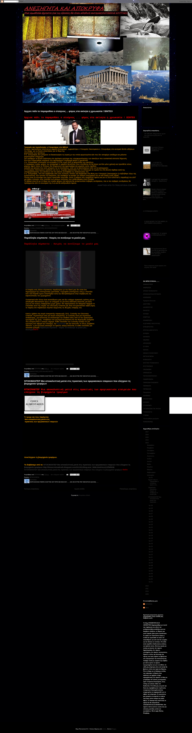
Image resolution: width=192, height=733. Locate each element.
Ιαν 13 (151, 552)
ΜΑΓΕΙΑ (145, 350)
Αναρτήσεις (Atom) (84, 495)
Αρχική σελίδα (79, 489)
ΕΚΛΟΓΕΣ (146, 310)
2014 (147, 440)
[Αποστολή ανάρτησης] (67, 225)
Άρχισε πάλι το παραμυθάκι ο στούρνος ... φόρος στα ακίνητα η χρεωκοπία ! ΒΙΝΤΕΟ (68, 111)
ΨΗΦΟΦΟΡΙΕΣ (148, 422)
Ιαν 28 (151, 511)
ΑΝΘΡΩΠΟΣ (147, 287)
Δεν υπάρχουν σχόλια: (58, 225)
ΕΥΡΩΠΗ (146, 333)
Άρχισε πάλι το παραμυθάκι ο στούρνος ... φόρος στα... (153, 482)
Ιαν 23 (151, 524)
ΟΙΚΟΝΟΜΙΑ (147, 369)
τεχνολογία (61, 324)
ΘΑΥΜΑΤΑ (146, 337)
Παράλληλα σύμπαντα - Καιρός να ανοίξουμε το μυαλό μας (54, 238)
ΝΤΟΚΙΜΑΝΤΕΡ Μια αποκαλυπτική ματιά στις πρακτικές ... (154, 499)
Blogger (114, 729)
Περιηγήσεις (147, 392)
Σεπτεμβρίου (151, 453)
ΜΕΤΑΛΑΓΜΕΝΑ (34, 477)
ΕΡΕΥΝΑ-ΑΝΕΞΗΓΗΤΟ (46, 371)
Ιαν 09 (151, 563)
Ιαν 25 (151, 519)
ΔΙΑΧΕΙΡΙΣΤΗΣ (148, 307)
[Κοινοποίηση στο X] (75, 225)
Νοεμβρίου (150, 448)
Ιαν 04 (151, 573)
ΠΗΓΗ (134, 185)
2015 (147, 437)
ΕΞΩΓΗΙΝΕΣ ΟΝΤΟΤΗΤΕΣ (151, 323)
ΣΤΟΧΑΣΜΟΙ (147, 405)
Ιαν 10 (151, 560)
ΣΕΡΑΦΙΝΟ (148, 604)
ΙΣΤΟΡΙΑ (146, 346)
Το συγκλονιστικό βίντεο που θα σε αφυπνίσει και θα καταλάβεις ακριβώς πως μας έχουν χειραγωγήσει (159, 252)
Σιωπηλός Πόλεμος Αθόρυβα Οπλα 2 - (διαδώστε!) (158, 148)
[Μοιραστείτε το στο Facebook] (77, 225)
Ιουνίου (149, 461)
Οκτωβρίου (150, 450)
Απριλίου (150, 467)
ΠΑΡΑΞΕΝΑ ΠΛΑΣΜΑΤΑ (150, 382)
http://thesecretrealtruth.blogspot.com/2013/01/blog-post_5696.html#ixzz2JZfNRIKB (78, 467)
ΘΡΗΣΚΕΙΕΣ (147, 343)
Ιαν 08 (151, 565)
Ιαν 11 (151, 557)
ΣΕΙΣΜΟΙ (146, 402)
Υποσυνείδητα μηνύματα (151, 418)
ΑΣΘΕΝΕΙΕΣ (147, 297)
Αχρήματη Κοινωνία (149, 300)
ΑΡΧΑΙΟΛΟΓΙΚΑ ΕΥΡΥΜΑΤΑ (152, 294)
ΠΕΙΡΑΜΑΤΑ (147, 386)
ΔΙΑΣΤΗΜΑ (146, 304)
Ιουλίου (149, 458)
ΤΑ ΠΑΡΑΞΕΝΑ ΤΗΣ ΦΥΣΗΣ (152, 408)
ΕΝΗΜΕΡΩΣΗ (40, 228)
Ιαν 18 (151, 538)
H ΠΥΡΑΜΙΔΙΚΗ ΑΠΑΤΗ (150, 211)
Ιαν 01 (151, 582)
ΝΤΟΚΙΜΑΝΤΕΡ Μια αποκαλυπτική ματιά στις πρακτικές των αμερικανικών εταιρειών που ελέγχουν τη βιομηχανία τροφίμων (73, 470)
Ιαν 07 (151, 568)
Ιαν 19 (151, 535)
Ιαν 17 (151, 541)
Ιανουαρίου (150, 475)
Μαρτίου (150, 469)
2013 (147, 443)
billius (147, 607)
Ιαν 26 (151, 516)
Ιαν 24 (151, 522)
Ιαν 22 (151, 527)
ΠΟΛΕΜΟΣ (146, 395)
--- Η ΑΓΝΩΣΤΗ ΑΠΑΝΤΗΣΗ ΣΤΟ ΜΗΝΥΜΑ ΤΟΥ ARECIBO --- (160, 165)
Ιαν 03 (151, 576)
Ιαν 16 (151, 543)
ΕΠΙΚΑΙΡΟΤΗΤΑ (148, 327)
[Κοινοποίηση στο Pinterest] (79, 225)
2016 (147, 434)
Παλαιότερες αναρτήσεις (128, 489)
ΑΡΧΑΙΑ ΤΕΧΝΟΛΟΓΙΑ (150, 291)
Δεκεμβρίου (151, 445)
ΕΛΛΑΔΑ (32, 228)
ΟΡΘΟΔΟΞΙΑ (147, 372)
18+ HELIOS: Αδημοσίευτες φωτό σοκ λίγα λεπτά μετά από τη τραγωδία (154, 135)
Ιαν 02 (151, 579)
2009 (147, 594)
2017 (147, 432)
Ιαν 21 (151, 530)
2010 (147, 591)
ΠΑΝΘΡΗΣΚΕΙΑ (148, 379)
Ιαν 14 (151, 549)
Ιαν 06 (151, 571)
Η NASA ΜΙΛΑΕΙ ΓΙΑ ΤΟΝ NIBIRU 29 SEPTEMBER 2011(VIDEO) (155, 222)
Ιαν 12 (151, 554)
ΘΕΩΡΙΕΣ (146, 340)
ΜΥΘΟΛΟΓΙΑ (147, 359)
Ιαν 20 (151, 532)
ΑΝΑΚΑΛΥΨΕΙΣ (34, 371)
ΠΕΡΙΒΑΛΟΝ (147, 389)
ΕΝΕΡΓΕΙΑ (146, 317)
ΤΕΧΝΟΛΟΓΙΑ (147, 412)
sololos (104, 729)
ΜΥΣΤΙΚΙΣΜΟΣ (148, 366)
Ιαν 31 (151, 477)
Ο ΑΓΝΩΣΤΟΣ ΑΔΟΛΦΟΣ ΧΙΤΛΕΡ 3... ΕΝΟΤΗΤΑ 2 (160, 180)
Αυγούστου (151, 456)
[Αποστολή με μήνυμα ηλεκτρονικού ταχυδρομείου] (72, 225)
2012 (147, 586)
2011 (147, 588)
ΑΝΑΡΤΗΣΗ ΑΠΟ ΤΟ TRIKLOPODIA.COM (115, 185)
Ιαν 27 (151, 513)
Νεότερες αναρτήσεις (31, 489)
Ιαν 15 (151, 546)
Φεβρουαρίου (151, 472)
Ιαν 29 (151, 508)
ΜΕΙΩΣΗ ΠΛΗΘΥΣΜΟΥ (150, 353)
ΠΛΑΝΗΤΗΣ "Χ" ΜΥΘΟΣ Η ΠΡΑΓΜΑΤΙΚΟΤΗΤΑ (159, 234)
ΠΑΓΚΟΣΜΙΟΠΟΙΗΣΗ (51, 228)
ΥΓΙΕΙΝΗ (146, 415)
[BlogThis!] (73, 225)
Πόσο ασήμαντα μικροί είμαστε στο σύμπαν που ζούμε (155, 266)
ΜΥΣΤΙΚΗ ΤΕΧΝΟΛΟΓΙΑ (151, 363)
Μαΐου (149, 464)
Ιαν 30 (151, 505)
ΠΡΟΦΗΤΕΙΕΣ (147, 399)
